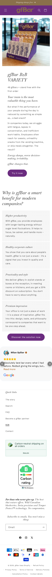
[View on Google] (6, 353)
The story (10, 399)
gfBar (17, 565)
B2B (7, 425)
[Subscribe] (43, 527)
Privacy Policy (11, 570)
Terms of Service (26, 570)
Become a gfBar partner (17, 418)
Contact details (36, 574)
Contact (9, 431)
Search (9, 406)
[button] (5, 10)
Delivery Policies (43, 570)
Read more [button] (9, 369)
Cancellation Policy (20, 574)
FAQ (8, 412)
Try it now (17, 173)
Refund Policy (38, 565)
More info (26, 453)
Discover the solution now (26, 337)
